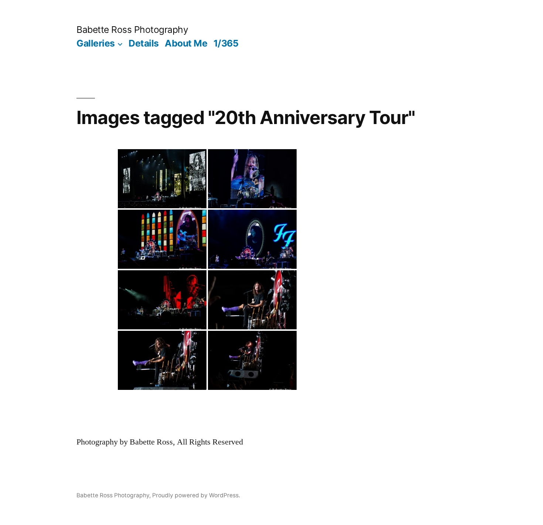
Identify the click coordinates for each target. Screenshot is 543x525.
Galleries (95, 43)
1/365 (226, 43)
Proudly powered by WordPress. (196, 495)
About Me (186, 43)
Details (144, 43)
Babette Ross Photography (132, 29)
